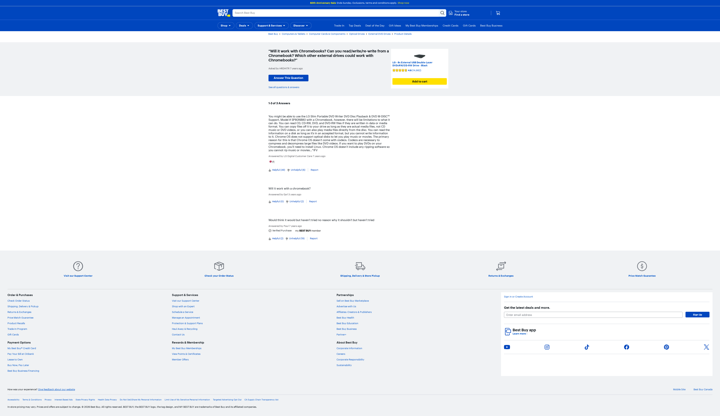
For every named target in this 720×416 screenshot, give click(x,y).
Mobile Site (679, 389)
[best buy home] (224, 13)
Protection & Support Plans (187, 323)
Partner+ (341, 334)
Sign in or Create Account (518, 296)
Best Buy (273, 33)
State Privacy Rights (85, 400)
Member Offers (180, 359)
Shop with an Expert (183, 306)
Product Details (403, 33)
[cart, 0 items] (498, 13)
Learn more (520, 333)
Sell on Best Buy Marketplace (353, 300)
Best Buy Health (345, 317)
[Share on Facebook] (627, 347)
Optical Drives (357, 33)
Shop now (403, 2)
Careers (341, 353)
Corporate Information (349, 348)
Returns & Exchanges (19, 311)
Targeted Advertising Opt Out (227, 400)
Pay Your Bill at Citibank (21, 353)
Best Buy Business (347, 328)
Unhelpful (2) (297, 201)
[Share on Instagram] (547, 347)
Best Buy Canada (703, 389)
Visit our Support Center (185, 300)
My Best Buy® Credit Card (22, 348)
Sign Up (697, 314)
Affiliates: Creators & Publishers (354, 311)
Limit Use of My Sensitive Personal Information (187, 400)
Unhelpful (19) (296, 238)
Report (314, 169)
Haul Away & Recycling (184, 328)
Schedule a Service (182, 311)
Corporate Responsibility (350, 359)
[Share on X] (707, 347)
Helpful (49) (278, 169)
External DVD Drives (379, 33)
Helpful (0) (278, 201)
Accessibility (14, 400)
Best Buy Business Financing (23, 370)
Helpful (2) (277, 238)
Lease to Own (15, 359)
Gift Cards (13, 334)
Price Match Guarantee (20, 317)
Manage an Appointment (186, 317)
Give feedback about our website (56, 389)
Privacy (48, 400)
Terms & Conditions (32, 400)
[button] (458, 13)
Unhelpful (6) (298, 169)
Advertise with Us (346, 306)
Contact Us (178, 334)
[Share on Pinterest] (667, 347)
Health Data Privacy (107, 400)
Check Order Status (19, 300)
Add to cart (419, 81)
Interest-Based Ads (64, 400)
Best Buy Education (347, 323)
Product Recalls (16, 323)
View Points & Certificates (186, 353)
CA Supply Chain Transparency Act (261, 400)
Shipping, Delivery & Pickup (23, 306)
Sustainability (344, 365)
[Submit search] (442, 13)
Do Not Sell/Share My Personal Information (141, 400)
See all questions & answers (283, 87)
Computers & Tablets (293, 33)
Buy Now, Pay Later (18, 365)
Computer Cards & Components (327, 33)
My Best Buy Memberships (186, 348)
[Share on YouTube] (507, 347)
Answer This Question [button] (288, 78)
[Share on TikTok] (587, 347)
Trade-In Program (17, 328)
